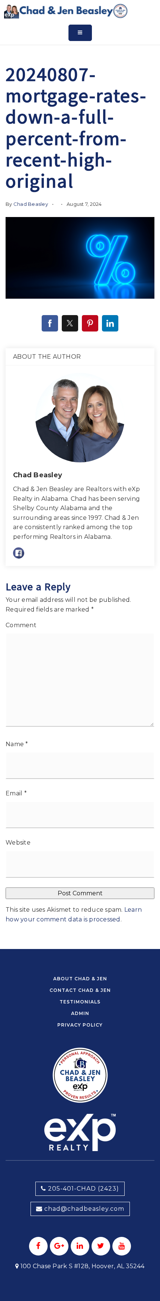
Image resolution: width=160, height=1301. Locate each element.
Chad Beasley (30, 204)
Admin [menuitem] (80, 1013)
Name (17, 744)
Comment (21, 625)
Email (16, 793)
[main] (80, 474)
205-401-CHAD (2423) (82, 1188)
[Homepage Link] (66, 10)
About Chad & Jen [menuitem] (80, 978)
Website (18, 842)
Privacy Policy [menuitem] (80, 1025)
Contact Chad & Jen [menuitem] (80, 990)
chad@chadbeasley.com (84, 1208)
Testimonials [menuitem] (80, 1002)
